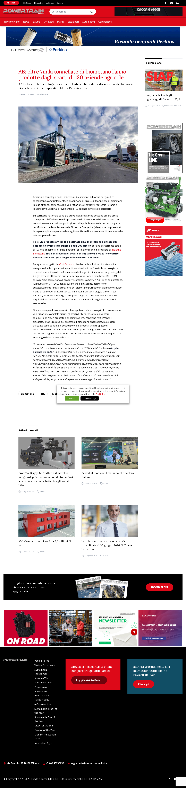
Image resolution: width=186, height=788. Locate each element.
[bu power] (93, 40)
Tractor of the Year (44, 730)
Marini (60, 21)
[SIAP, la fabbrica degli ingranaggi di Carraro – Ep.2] (164, 80)
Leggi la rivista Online (89, 680)
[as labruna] (26, 628)
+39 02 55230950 (54, 763)
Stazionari (73, 21)
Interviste (177, 105)
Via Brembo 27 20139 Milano (22, 763)
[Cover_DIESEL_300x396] (164, 199)
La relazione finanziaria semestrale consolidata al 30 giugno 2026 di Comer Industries (107, 545)
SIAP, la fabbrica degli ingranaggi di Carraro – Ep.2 (162, 97)
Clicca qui (143, 684)
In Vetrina (169, 105)
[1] (115, 628)
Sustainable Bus (43, 682)
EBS (43, 393)
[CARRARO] (70, 628)
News (26, 21)
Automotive (88, 21)
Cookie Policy (101, 394)
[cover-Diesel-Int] (164, 148)
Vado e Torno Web (44, 665)
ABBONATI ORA (159, 587)
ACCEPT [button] (72, 398)
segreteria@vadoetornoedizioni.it (90, 763)
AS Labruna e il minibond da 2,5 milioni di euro (44, 543)
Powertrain (40, 687)
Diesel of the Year (44, 725)
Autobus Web (41, 678)
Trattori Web (41, 700)
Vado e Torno (41, 660)
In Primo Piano (11, 21)
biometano (27, 393)
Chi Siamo (27, 3)
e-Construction (42, 704)
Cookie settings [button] (89, 398)
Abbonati (11, 3)
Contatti (60, 3)
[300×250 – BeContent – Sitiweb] (160, 628)
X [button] (124, 388)
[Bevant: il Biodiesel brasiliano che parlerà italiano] (110, 453)
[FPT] (164, 251)
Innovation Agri (42, 743)
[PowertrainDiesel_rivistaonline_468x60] (149, 11)
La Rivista (50, 3)
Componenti (105, 21)
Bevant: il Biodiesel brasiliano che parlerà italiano (108, 475)
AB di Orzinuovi (66, 264)
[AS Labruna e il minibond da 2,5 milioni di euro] (46, 521)
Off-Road (49, 21)
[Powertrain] (23, 11)
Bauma (36, 21)
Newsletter (38, 3)
